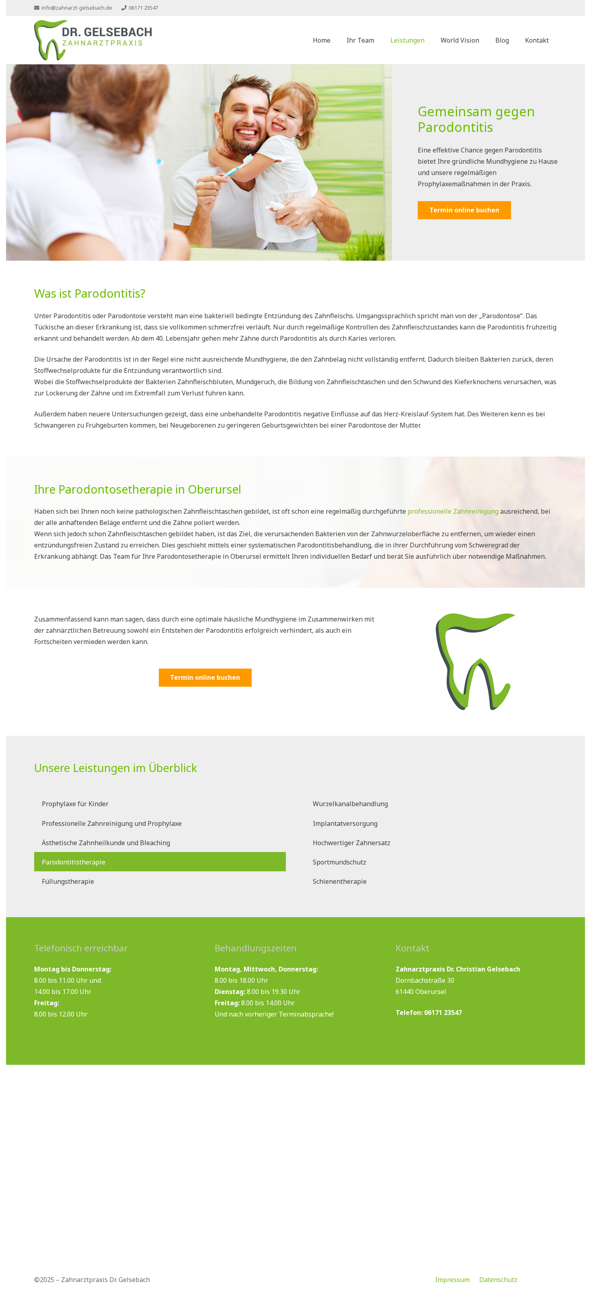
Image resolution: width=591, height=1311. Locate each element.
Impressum (452, 1279)
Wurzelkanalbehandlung (350, 803)
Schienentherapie (340, 881)
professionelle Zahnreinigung (453, 511)
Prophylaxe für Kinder (75, 803)
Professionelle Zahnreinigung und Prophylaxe (112, 823)
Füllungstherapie (68, 881)
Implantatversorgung (345, 823)
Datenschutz (498, 1279)
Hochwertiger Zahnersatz (351, 842)
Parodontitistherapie (73, 862)
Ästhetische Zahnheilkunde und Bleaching (106, 842)
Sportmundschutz (339, 862)
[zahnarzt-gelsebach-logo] (93, 40)
